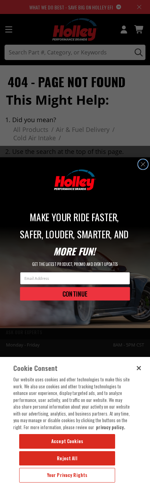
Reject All (67, 458)
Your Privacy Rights (67, 474)
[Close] (139, 368)
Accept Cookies (67, 441)
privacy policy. (110, 427)
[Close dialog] (143, 164)
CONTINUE (75, 293)
